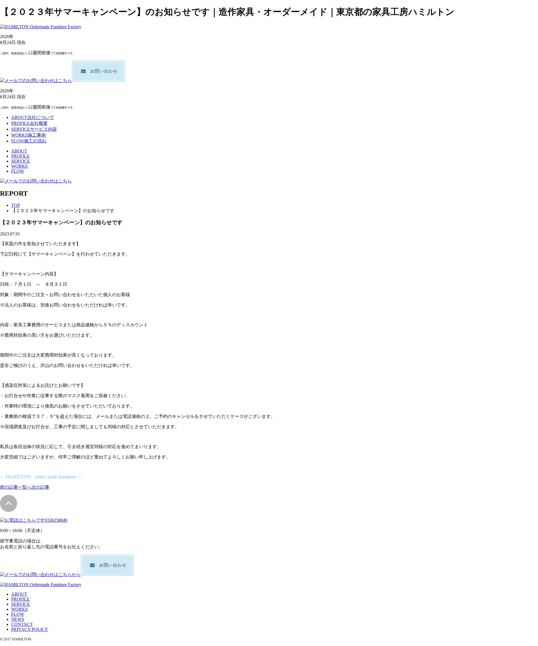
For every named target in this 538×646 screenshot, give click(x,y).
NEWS (17, 619)
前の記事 (9, 487)
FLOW (17, 171)
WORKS (19, 166)
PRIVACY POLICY (29, 629)
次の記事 (40, 487)
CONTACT (22, 624)
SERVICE (20, 161)
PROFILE (20, 156)
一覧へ (24, 487)
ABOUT (19, 151)
